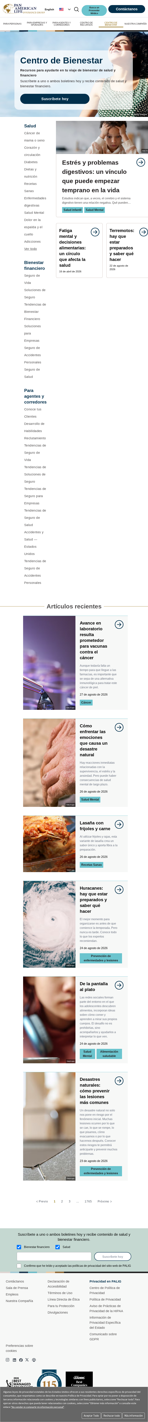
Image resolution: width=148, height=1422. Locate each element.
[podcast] (34, 1360)
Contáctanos (127, 9)
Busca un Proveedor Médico (94, 10)
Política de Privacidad (105, 1299)
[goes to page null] (139, 162)
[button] (65, 9)
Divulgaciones (58, 1312)
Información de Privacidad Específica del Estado (105, 1322)
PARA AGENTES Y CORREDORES (62, 24)
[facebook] (21, 1360)
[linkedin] (14, 1360)
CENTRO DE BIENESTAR (111, 24)
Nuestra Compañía (19, 1301)
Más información (133, 1415)
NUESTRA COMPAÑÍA (136, 24)
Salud (66, 1247)
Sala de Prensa (17, 1288)
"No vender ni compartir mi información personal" (37, 1407)
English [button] (49, 9)
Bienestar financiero (37, 1247)
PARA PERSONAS (12, 24)
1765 (88, 1201)
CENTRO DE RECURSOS (86, 24)
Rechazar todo (111, 1415)
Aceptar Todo (91, 1415)
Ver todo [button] (30, 249)
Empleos (12, 1294)
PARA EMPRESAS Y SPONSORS (37, 24)
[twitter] (27, 1360)
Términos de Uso (60, 1293)
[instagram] (8, 1360)
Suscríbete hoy (54, 99)
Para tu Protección (61, 1306)
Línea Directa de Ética (64, 1299)
